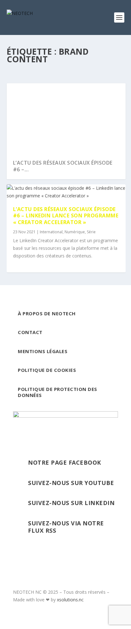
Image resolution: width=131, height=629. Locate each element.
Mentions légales (42, 351)
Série (91, 232)
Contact (30, 332)
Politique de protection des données (57, 392)
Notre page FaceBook (64, 462)
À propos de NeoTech (47, 313)
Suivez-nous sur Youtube (71, 483)
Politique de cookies (47, 370)
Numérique (75, 232)
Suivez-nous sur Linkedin (71, 503)
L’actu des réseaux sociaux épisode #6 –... (63, 166)
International (51, 232)
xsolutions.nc (70, 600)
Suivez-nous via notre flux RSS (66, 526)
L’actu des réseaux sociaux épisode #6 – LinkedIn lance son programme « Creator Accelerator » (66, 216)
